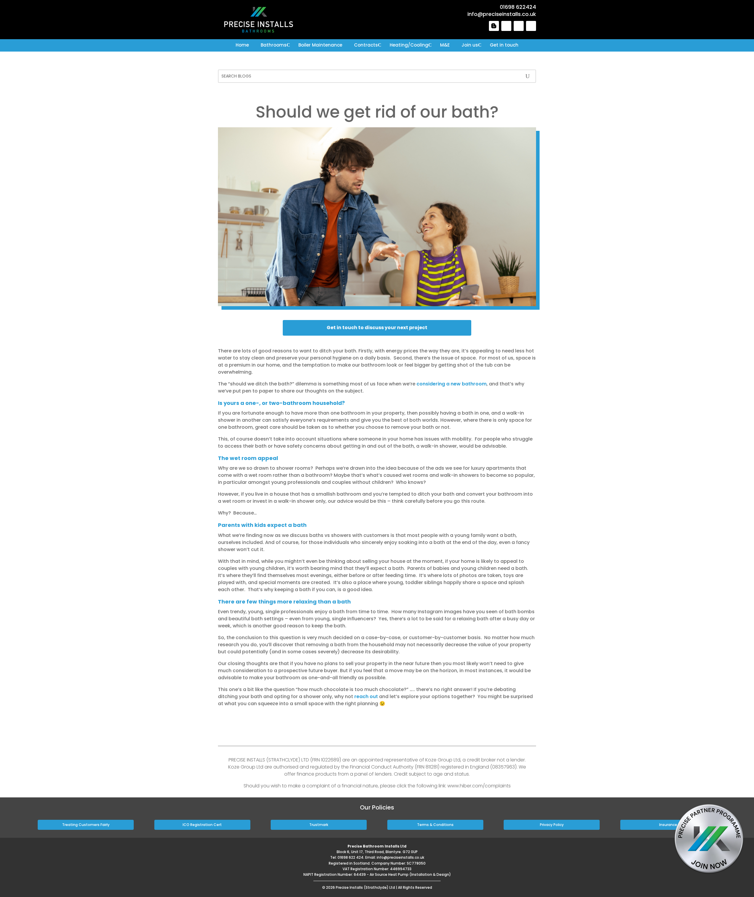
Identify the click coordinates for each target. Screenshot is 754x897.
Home (242, 45)
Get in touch (504, 45)
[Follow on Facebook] (519, 26)
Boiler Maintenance (320, 45)
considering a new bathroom (451, 383)
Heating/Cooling (409, 45)
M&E (445, 45)
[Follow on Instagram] (531, 26)
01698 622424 (518, 7)
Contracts (366, 45)
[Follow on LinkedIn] (506, 26)
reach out (366, 696)
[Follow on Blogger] (494, 26)
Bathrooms (274, 45)
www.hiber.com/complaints (479, 785)
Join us (470, 45)
